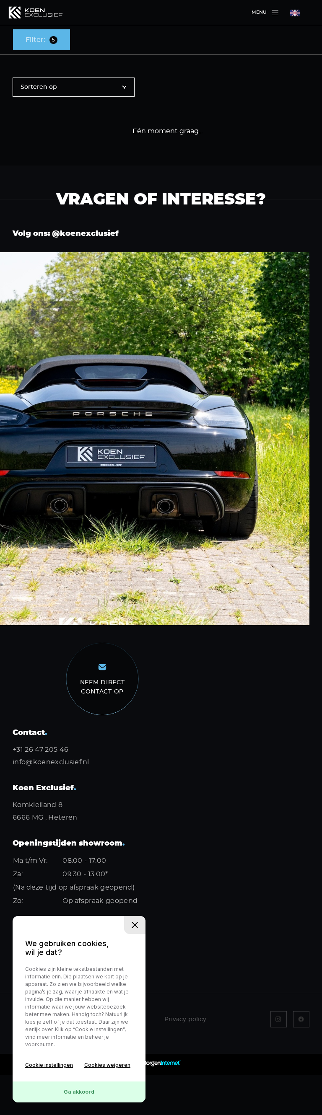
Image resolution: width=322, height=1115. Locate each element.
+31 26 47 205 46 (40, 749)
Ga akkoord (79, 1092)
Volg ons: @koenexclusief (66, 234)
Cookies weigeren (107, 1065)
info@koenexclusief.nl (51, 762)
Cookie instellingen (49, 1065)
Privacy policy (185, 1019)
